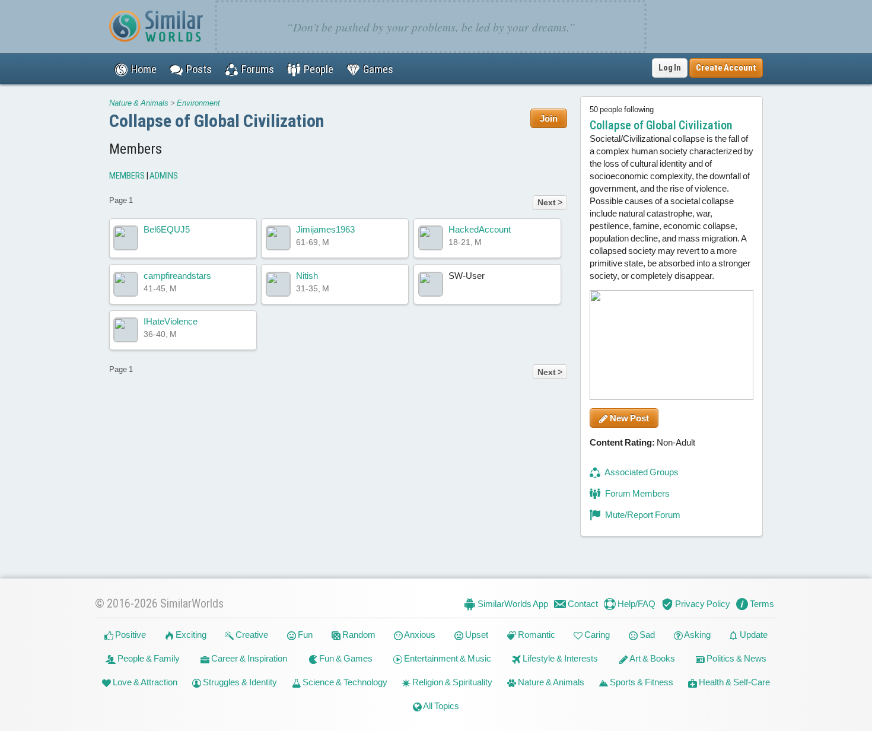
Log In (669, 67)
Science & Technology (344, 682)
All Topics (440, 706)
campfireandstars (177, 276)
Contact (582, 604)
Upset (475, 635)
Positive (129, 635)
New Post (628, 418)
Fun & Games (345, 658)
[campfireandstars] (126, 284)
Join (549, 118)
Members (127, 175)
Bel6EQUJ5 (167, 229)
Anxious (419, 635)
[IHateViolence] (126, 330)
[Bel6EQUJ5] (126, 238)
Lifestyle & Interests (559, 658)
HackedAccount (479, 229)
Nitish (307, 276)
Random (357, 635)
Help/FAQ (635, 604)
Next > (549, 202)
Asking (697, 635)
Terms (761, 604)
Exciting (190, 635)
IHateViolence (171, 321)
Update (753, 635)
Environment (198, 102)
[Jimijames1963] (278, 238)
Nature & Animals (138, 102)
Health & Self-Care (733, 682)
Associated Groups (641, 472)
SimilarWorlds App (512, 604)
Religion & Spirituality (451, 682)
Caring (596, 635)
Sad (646, 635)
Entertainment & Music (446, 658)
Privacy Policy (701, 604)
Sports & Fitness (640, 682)
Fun (304, 635)
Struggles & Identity (239, 682)
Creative (251, 635)
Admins (163, 175)
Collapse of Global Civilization (216, 120)
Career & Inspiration (248, 658)
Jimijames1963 (325, 229)
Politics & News (735, 658)
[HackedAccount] (431, 238)
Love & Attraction (144, 682)
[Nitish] (278, 284)
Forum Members (636, 493)
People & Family (148, 658)
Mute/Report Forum (641, 515)
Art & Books (651, 658)
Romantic (535, 635)
